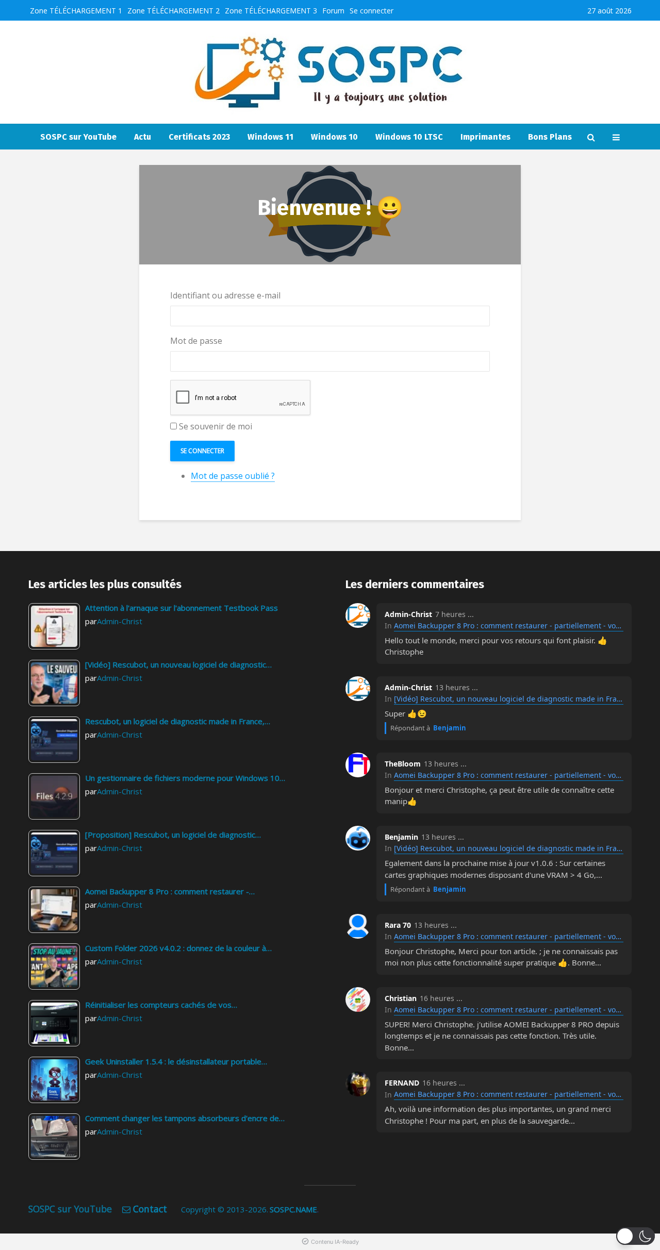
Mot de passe (196, 340)
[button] (635, 1236)
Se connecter (371, 10)
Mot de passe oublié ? (233, 475)
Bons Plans (550, 137)
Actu (142, 137)
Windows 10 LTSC (409, 137)
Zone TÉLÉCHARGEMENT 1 (76, 10)
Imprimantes (485, 137)
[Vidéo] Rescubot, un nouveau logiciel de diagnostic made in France (508, 699)
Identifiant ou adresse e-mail (225, 295)
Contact (150, 1209)
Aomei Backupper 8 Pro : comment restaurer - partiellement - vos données (508, 625)
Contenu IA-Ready (335, 1241)
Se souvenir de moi (215, 426)
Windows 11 (270, 137)
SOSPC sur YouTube (78, 137)
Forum (333, 10)
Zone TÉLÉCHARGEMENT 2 (173, 10)
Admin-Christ (119, 621)
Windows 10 (334, 137)
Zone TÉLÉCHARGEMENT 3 (271, 10)
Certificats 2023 (199, 137)
